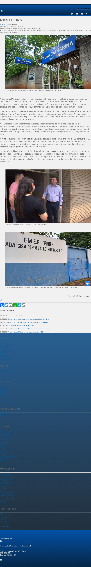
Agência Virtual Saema (6, 495)
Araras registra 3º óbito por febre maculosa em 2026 (25, 332)
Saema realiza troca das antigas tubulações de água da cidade (28, 319)
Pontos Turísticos (5, 354)
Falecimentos (3, 444)
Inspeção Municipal (5, 494)
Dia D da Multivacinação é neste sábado (21, 325)
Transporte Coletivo (5, 360)
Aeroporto (3, 343)
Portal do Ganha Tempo (6, 478)
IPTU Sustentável (5, 446)
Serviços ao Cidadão (5, 483)
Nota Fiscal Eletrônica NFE (7, 499)
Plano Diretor (4, 453)
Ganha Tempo (4, 414)
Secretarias (3, 388)
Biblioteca (3, 514)
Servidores (3, 501)
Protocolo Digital (5, 474)
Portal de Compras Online (7, 492)
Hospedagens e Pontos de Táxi (8, 351)
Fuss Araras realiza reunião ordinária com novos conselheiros (28, 329)
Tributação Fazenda (5, 416)
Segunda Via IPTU (5, 479)
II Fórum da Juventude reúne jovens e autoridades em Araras (28, 322)
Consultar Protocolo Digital (7, 476)
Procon (2, 490)
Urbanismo (3, 417)
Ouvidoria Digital (5, 487)
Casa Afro (3, 519)
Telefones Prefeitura (5, 458)
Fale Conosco (4, 403)
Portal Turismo (4, 525)
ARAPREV (3, 390)
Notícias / (3, 24)
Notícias (2, 447)
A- (4, 4)
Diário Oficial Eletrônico (7, 497)
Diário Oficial (4, 440)
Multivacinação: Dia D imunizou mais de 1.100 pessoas (26, 316)
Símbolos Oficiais (5, 358)
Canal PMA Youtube (6, 373)
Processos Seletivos (5, 439)
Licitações (3, 449)
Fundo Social (3, 395)
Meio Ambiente (4, 523)
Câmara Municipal (5, 345)
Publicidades (3, 451)
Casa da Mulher (4, 521)
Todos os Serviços (5, 503)
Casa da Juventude (5, 517)
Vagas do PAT (4, 460)
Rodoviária (3, 356)
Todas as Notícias (5, 371)
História (2, 349)
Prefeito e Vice (4, 387)
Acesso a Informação (6, 433)
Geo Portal (3, 488)
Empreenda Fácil (4, 442)
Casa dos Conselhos (5, 516)
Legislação (3, 397)
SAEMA (2, 392)
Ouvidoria (3, 399)
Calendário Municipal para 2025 (9, 435)
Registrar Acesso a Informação (8, 401)
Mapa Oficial (3, 352)
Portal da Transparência (6, 431)
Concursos (3, 437)
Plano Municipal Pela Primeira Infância (11, 455)
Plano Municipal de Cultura (7, 456)
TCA (1, 394)
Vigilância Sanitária (5, 526)
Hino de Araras (4, 347)
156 (1, 485)
